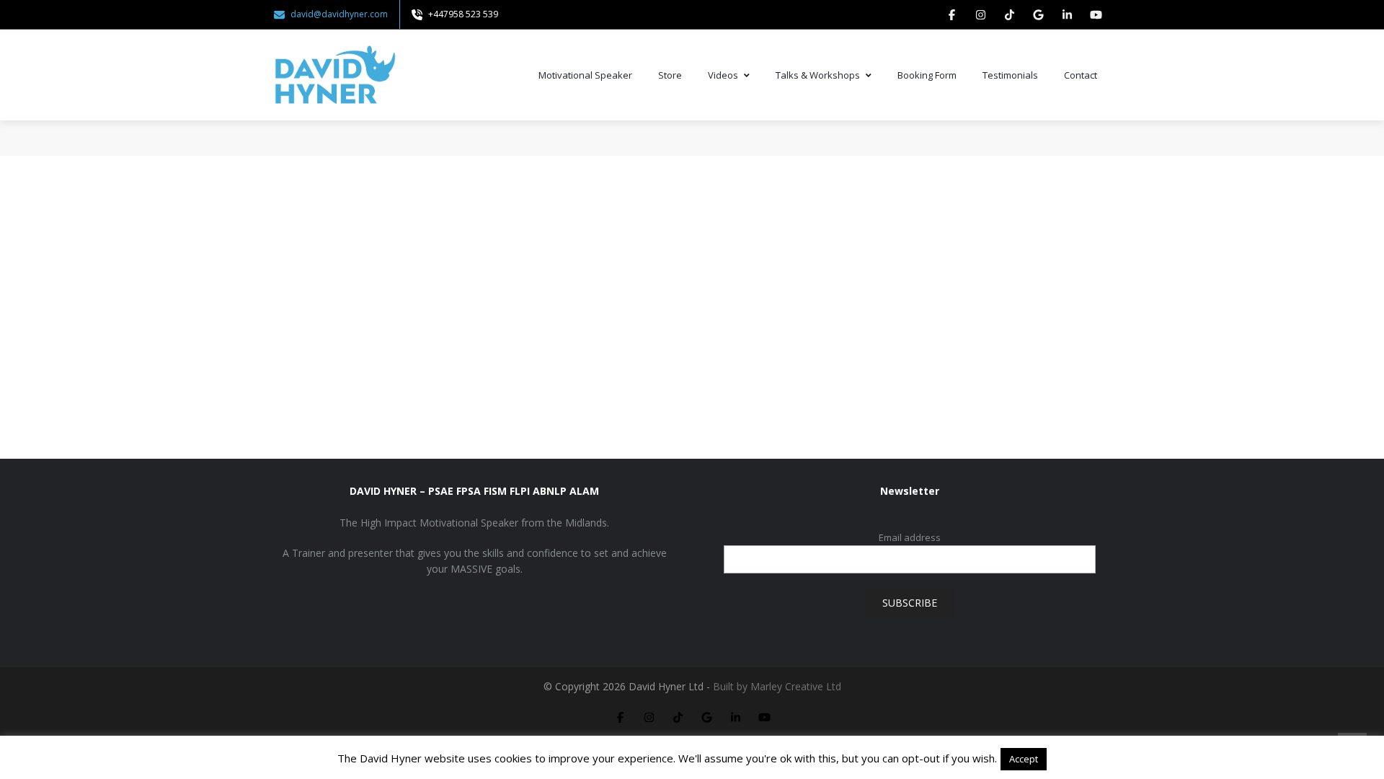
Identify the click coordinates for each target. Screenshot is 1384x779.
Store (670, 75)
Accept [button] (1023, 758)
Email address (910, 537)
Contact (1080, 75)
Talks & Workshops (818, 75)
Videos (723, 75)
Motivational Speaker (585, 75)
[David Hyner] (335, 75)
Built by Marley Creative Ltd (777, 686)
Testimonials (1010, 75)
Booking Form (927, 75)
